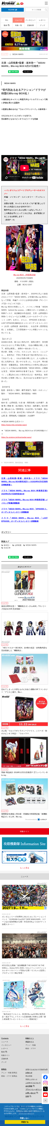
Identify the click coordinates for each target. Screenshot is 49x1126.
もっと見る (24, 868)
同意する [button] (25, 1122)
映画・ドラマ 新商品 (9, 1076)
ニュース (18, 20)
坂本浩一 (7, 545)
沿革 (27, 1096)
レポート (42, 20)
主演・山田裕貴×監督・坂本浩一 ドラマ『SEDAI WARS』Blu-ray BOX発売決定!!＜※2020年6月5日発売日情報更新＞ (24, 481)
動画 (5, 25)
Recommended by (31, 819)
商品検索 (11, 10)
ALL (6, 20)
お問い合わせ (30, 1093)
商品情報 (28, 1076)
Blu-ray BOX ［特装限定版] (24, 275)
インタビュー (30, 20)
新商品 (3, 1069)
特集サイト (5, 1055)
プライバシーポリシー (33, 1090)
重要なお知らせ (31, 1079)
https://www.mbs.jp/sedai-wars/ (14, 425)
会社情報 (28, 1086)
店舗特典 (30, 25)
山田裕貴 (18, 545)
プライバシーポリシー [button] (26, 1113)
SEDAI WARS (31, 545)
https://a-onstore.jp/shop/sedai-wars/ (16, 437)
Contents (4, 1038)
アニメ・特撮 (30, 1045)
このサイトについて (33, 1083)
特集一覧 (18, 25)
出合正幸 (7, 548)
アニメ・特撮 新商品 (9, 1073)
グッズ (42, 25)
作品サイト (29, 1042)
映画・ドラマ (30, 1048)
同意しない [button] (24, 1118)
